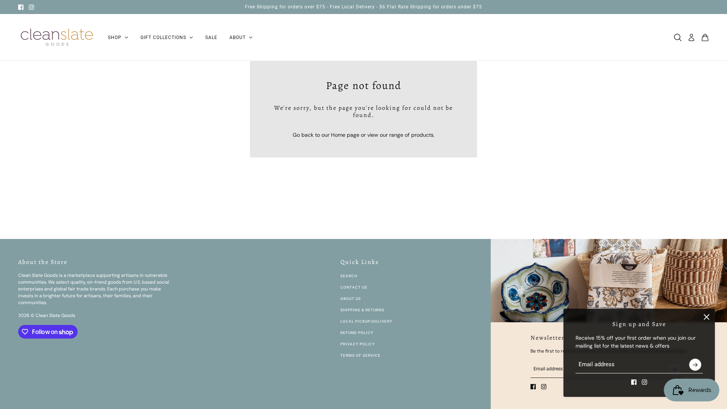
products (422, 134)
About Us (350, 299)
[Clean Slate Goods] (57, 37)
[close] (706, 317)
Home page (345, 134)
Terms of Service (360, 355)
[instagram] (31, 7)
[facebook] (21, 7)
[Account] (691, 37)
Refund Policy (356, 333)
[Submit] (695, 365)
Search (348, 276)
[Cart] (705, 37)
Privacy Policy (357, 344)
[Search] (678, 37)
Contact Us (353, 287)
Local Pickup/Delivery (366, 321)
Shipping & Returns (362, 310)
